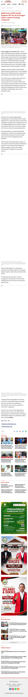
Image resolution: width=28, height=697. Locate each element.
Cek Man (18, 25)
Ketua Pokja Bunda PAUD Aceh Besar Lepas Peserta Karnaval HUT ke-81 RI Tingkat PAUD (13, 667)
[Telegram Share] (23, 431)
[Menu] (2, 1)
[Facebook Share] (14, 431)
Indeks (14, 684)
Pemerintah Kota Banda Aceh (15, 11)
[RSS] (18, 689)
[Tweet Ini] (17, 431)
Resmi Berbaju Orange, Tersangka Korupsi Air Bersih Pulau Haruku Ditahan (17, 637)
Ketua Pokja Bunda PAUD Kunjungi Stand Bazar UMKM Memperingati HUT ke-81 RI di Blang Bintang (13, 657)
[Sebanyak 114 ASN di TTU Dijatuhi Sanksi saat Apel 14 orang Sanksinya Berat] (4, 630)
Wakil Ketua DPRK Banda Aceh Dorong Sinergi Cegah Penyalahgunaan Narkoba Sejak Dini (7, 491)
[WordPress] (10, 689)
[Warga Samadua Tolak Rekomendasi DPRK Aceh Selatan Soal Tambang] (7, 441)
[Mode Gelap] (23, 1)
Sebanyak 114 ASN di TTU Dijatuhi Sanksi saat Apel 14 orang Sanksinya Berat (18, 631)
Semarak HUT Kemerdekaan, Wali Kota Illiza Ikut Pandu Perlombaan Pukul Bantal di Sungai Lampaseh (7, 486)
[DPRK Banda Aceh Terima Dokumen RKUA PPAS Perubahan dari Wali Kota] (7, 454)
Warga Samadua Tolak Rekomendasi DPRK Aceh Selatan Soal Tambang (7, 447)
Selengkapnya (13, 642)
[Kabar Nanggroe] (7, 1)
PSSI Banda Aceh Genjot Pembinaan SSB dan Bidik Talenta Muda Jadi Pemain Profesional (13, 672)
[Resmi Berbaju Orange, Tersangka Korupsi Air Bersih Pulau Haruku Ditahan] (4, 637)
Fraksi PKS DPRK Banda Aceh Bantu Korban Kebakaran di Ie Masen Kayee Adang (20, 461)
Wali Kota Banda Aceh (7, 426)
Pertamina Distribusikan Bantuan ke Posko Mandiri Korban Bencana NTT (18, 624)
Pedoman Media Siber (14, 686)
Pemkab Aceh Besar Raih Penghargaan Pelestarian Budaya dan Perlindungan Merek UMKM (13, 662)
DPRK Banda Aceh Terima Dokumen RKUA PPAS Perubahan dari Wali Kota (7, 461)
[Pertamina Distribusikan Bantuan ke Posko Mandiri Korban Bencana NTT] (4, 624)
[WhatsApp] (15, 689)
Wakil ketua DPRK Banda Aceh (9, 424)
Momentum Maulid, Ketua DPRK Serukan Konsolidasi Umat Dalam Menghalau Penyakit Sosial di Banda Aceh (7, 475)
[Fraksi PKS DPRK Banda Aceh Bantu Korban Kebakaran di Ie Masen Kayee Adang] (21, 454)
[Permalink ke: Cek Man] (2, 26)
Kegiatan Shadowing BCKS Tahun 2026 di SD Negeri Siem (13, 652)
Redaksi (19, 684)
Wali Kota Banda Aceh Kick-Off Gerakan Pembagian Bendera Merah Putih (20, 486)
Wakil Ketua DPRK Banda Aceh (10, 25)
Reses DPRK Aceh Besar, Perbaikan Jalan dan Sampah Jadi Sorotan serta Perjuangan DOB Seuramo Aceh (21, 475)
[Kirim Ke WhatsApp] (26, 431)
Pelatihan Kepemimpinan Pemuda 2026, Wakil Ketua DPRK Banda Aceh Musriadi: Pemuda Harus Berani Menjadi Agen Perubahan (21, 491)
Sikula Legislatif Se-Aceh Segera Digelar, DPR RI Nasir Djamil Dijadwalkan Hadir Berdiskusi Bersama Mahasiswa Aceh (21, 447)
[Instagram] (13, 689)
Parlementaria (4, 11)
